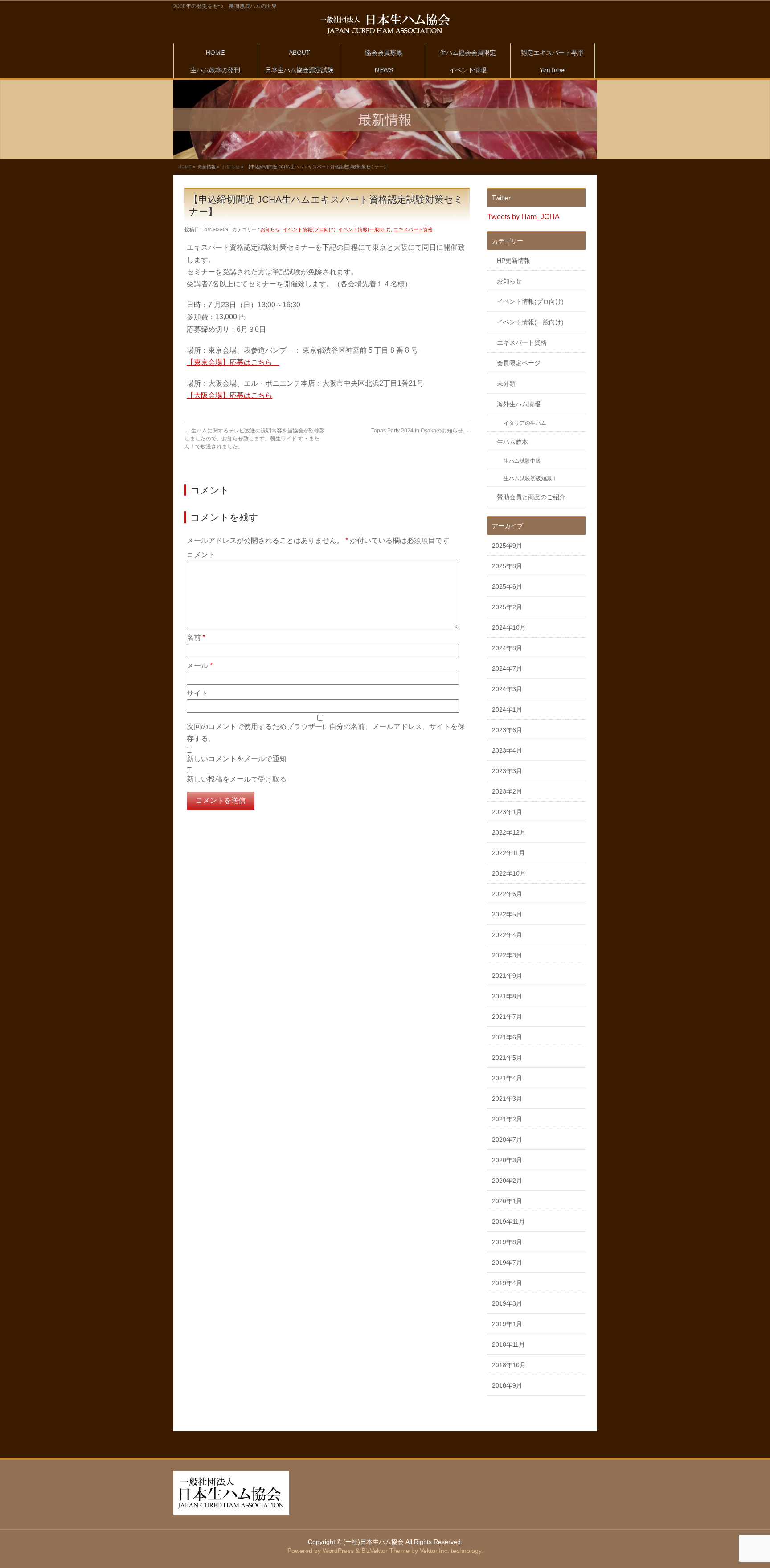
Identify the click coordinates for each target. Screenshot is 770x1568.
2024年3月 (507, 688)
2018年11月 (508, 1344)
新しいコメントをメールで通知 (237, 758)
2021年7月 (507, 1016)
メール (200, 665)
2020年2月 (507, 1180)
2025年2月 (507, 607)
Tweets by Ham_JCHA (523, 216)
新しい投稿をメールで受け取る (237, 779)
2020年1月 (507, 1201)
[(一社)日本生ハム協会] (385, 24)
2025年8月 (507, 566)
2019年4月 (507, 1283)
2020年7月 (507, 1139)
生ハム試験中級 (522, 461)
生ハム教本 (512, 441)
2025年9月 (507, 545)
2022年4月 (507, 934)
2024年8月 (507, 648)
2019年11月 (508, 1221)
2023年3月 (507, 770)
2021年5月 (507, 1057)
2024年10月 (509, 627)
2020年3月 (507, 1160)
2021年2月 (507, 1119)
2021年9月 (507, 975)
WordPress (338, 1550)
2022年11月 (508, 852)
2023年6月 (507, 729)
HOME (185, 166)
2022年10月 (509, 873)
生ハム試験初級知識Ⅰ (530, 478)
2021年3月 (507, 1098)
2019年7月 (507, 1262)
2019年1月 (507, 1324)
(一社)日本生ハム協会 (373, 1541)
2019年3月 (507, 1303)
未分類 (506, 383)
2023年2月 (507, 791)
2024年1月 (507, 709)
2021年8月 (507, 996)
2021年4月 (507, 1078)
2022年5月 (507, 914)
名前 (196, 637)
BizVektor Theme (385, 1550)
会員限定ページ (519, 363)
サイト (197, 693)
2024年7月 (507, 668)
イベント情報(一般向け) (364, 229)
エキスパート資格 (413, 229)
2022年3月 (507, 955)
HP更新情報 (513, 260)
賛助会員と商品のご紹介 (531, 497)
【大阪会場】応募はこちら (229, 395)
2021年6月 (507, 1037)
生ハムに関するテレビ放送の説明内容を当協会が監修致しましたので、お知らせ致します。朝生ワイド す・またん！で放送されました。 (254, 439)
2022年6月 (507, 893)
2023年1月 (507, 811)
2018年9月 (507, 1385)
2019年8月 (507, 1242)
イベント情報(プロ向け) (309, 229)
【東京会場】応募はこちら (233, 362)
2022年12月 (509, 832)
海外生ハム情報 (519, 403)
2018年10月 (509, 1364)
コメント (201, 554)
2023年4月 (507, 750)
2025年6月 (507, 586)
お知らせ (231, 166)
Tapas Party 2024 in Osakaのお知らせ (420, 431)
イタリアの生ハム (525, 423)
